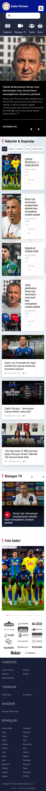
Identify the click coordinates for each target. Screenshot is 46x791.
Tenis (25, 740)
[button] (8, 614)
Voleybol (5, 768)
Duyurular (20, 149)
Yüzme (25, 736)
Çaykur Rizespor (8, 670)
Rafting (4, 748)
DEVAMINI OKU (10, 126)
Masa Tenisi (27, 744)
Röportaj (11, 149)
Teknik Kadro (6, 695)
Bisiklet (4, 776)
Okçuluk (5, 744)
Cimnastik (27, 728)
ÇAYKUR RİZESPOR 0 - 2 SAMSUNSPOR (32, 162)
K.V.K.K (14, 788)
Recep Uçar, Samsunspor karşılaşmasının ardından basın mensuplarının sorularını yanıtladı (21, 518)
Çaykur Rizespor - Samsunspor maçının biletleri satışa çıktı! (19, 410)
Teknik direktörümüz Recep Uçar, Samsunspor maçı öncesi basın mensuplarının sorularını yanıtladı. (22, 90)
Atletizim (26, 764)
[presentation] (31, 129)
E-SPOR (26, 776)
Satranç (5, 772)
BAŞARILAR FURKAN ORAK (31, 250)
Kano (25, 748)
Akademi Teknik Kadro (10, 711)
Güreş (4, 732)
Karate (25, 768)
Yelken (4, 740)
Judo (4, 752)
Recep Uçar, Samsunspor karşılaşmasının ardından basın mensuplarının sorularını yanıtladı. (32, 207)
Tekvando (26, 732)
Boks (4, 760)
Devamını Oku (30, 182)
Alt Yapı (27, 149)
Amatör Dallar (7, 728)
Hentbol (26, 752)
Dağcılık (26, 756)
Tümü (4, 149)
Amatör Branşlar (38, 149)
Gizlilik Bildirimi (27, 788)
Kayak (4, 736)
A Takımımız (27, 695)
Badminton (6, 764)
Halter (4, 756)
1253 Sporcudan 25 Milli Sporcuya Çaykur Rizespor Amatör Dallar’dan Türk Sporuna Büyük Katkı (20, 454)
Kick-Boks (27, 772)
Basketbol (27, 760)
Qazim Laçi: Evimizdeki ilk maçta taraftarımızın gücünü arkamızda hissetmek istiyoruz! (20, 366)
